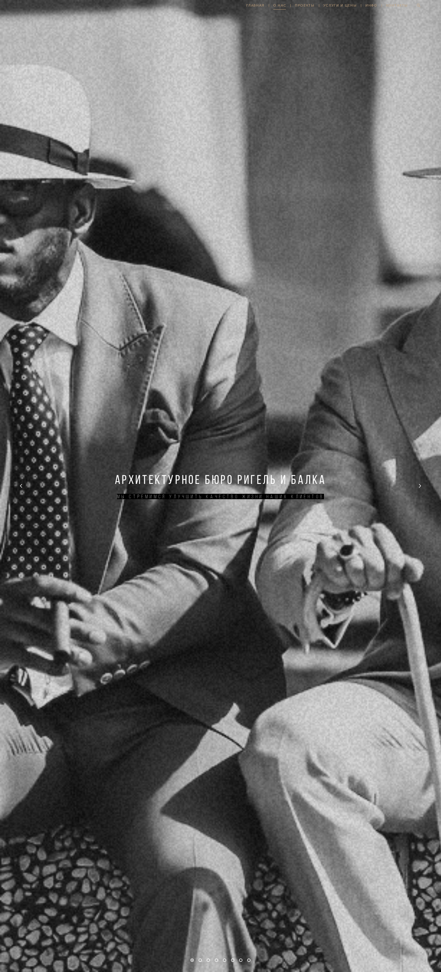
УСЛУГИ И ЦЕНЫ (340, 5)
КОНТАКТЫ (397, 5)
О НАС (279, 5)
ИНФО (371, 5)
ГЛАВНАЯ (255, 5)
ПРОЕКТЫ (305, 5)
